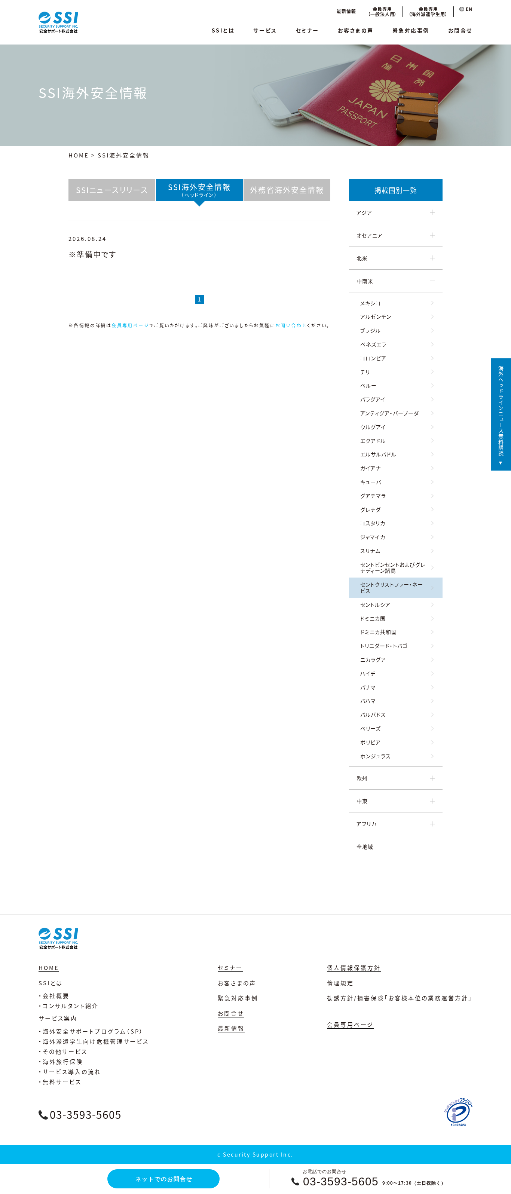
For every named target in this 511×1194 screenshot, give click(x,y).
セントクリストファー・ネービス (391, 587)
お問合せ (460, 30)
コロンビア (373, 358)
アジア (364, 212)
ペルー (368, 385)
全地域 (365, 846)
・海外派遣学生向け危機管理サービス (94, 1041)
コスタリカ (372, 523)
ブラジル (370, 330)
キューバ (370, 482)
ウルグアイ (373, 427)
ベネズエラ (373, 344)
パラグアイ (372, 399)
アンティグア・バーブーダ (389, 413)
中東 (362, 801)
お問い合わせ (291, 325)
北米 (362, 258)
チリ (365, 372)
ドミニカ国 (373, 618)
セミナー (307, 30)
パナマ (368, 687)
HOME (78, 155)
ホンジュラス (375, 756)
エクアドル (373, 440)
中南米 (365, 281)
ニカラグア (373, 659)
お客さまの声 (356, 30)
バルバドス (373, 714)
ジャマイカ (372, 537)
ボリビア (370, 742)
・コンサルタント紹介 (69, 1006)
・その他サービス (63, 1051)
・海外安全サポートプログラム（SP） (91, 1031)
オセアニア (370, 235)
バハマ (368, 700)
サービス (265, 30)
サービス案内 (58, 1018)
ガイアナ (370, 468)
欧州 (362, 778)
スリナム (370, 550)
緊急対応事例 (410, 30)
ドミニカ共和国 (378, 632)
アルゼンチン (375, 316)
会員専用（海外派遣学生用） (428, 11)
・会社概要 (54, 995)
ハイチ (368, 673)
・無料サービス (60, 1082)
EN (468, 9)
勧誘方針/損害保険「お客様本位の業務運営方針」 (399, 998)
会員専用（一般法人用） (382, 11)
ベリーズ (370, 728)
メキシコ (370, 303)
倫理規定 (340, 983)
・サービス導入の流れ (70, 1071)
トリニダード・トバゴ (384, 645)
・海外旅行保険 (61, 1061)
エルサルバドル (378, 454)
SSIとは (223, 30)
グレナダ (370, 509)
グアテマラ (373, 495)
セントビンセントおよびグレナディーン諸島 (392, 568)
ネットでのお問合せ (164, 1179)
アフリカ (366, 823)
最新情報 (346, 11)
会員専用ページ (130, 325)
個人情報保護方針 (354, 967)
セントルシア (375, 604)
